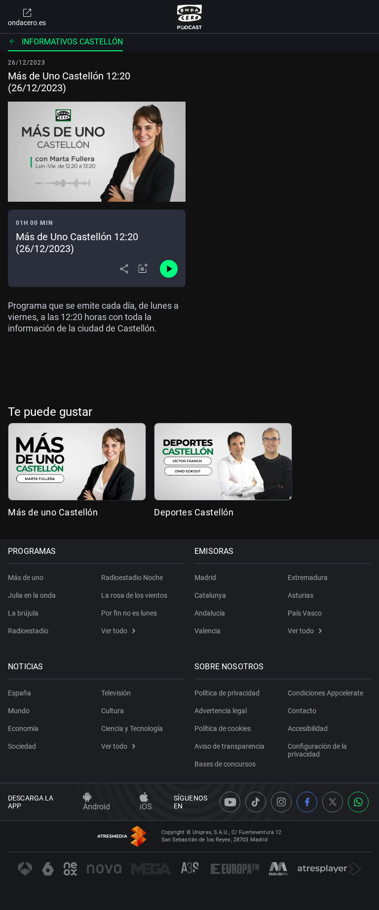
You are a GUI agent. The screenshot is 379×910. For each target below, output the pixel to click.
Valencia (207, 631)
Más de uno (25, 578)
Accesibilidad (308, 728)
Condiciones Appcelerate (325, 693)
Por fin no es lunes (129, 613)
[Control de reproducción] (169, 269)
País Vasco (305, 613)
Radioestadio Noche (132, 578)
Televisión (116, 693)
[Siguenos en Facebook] (307, 802)
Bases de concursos (225, 764)
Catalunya (210, 595)
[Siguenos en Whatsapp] (358, 802)
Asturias (300, 595)
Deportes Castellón (193, 512)
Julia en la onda (32, 595)
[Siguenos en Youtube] (230, 802)
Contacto (302, 711)
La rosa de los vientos (134, 595)
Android (96, 806)
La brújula (23, 613)
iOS (146, 806)
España (19, 693)
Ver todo (114, 631)
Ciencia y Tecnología (132, 728)
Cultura (112, 711)
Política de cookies (222, 728)
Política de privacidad (227, 693)
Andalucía (209, 613)
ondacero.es (27, 23)
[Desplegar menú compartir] (124, 269)
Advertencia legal (220, 711)
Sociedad (22, 746)
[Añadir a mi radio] (143, 269)
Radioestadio (28, 631)
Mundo (19, 711)
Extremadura (308, 578)
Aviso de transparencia (229, 746)
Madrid (205, 578)
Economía (23, 728)
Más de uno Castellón (53, 512)
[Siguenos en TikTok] (255, 802)
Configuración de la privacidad (317, 750)
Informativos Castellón (72, 41)
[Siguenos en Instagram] (281, 802)
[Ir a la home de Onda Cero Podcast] (189, 17)
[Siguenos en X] (332, 802)
